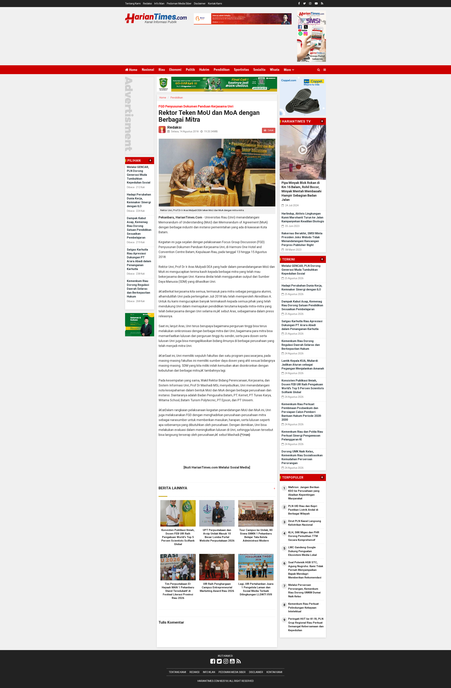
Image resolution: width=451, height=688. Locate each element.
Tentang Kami (133, 3)
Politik (190, 69)
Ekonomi (175, 69)
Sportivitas (241, 69)
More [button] (287, 70)
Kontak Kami (215, 3)
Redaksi (147, 3)
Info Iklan (159, 3)
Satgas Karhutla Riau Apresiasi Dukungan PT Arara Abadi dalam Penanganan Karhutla (302, 325)
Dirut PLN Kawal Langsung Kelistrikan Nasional (304, 522)
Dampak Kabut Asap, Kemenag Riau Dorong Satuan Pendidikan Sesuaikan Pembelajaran (302, 305)
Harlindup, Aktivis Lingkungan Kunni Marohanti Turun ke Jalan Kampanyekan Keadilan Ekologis (303, 217)
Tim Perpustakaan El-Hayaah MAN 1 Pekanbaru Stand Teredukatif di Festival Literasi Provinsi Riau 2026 (178, 591)
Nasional (148, 69)
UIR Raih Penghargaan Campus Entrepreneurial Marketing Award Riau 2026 (217, 587)
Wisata (274, 69)
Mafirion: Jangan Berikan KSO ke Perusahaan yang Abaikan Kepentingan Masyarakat (303, 493)
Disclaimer (200, 3)
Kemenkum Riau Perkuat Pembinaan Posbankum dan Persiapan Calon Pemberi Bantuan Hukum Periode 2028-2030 (302, 411)
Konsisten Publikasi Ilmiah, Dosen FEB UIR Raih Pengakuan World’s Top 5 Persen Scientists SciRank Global (177, 537)
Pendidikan (222, 69)
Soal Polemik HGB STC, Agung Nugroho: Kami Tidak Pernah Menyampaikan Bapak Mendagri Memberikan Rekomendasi (305, 570)
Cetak (270, 130)
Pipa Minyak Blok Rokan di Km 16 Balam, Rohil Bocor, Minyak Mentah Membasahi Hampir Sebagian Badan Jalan (302, 191)
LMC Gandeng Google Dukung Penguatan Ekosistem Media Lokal (302, 551)
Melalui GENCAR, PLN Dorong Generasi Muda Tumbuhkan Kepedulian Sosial (138, 174)
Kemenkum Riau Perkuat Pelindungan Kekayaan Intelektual (303, 607)
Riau (162, 69)
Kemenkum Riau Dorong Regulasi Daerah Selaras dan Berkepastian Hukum (138, 288)
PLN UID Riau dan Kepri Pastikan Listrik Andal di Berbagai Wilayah (303, 509)
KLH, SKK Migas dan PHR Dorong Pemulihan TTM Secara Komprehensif (303, 536)
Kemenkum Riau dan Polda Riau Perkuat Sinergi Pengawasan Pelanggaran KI (302, 435)
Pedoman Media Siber (179, 3)
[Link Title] (212, 661)
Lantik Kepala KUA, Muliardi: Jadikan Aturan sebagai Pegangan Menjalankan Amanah (303, 364)
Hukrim (204, 69)
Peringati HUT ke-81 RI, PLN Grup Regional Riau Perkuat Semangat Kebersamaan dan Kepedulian (306, 624)
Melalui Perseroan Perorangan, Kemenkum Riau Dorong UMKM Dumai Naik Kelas (304, 590)
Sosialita (259, 69)
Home (132, 70)
